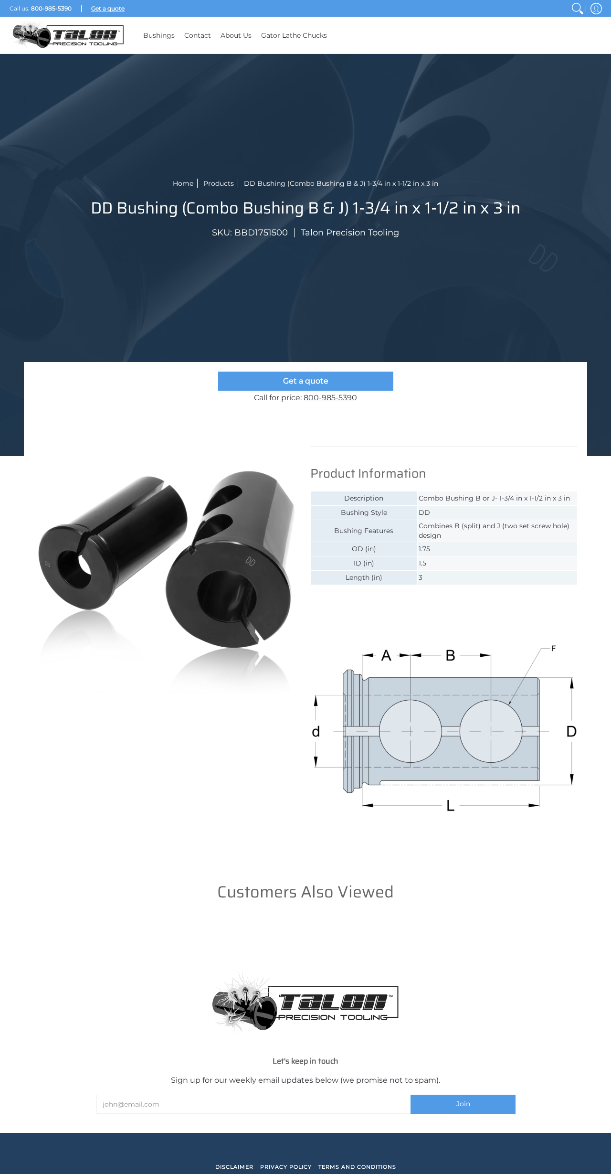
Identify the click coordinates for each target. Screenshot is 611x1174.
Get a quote (305, 380)
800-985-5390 (330, 397)
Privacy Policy (286, 1166)
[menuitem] (577, 8)
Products (218, 183)
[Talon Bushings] (69, 35)
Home (183, 183)
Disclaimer (234, 1166)
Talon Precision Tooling (350, 232)
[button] (596, 8)
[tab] (353, 437)
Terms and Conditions (357, 1166)
